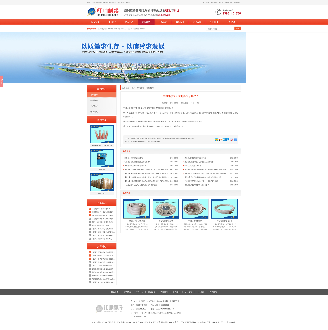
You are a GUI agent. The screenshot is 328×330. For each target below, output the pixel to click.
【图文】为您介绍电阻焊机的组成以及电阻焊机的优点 (202, 177)
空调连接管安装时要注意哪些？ (135, 165)
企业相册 (214, 22)
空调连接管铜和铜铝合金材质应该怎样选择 (199, 162)
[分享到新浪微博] (220, 139)
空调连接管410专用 (224, 221)
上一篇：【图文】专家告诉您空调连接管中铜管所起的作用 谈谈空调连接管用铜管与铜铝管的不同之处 (159, 138)
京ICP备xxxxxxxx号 (138, 316)
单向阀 (143, 28)
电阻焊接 (102, 169)
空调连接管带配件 (195, 221)
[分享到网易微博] (231, 139)
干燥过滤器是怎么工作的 (192, 165)
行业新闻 (150, 87)
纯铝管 (129, 28)
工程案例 (163, 22)
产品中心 (129, 22)
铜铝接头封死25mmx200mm (102, 145)
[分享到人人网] (227, 139)
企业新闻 (94, 100)
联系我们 (229, 2)
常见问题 (94, 112)
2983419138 (141, 308)
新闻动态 (146, 22)
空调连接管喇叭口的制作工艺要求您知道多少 (103, 255)
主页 (133, 87)
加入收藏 (206, 2)
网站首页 (95, 22)
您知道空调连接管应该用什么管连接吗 (103, 279)
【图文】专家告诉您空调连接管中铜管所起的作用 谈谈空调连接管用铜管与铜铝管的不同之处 (207, 169)
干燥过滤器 (112, 28)
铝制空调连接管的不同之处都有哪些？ (137, 162)
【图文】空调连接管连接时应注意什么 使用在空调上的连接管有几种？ (147, 169)
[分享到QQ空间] (216, 139)
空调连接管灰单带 (166, 221)
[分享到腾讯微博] (224, 139)
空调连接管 (102, 28)
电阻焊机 (122, 28)
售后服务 (180, 22)
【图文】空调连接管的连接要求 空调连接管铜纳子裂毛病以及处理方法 (147, 177)
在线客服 (214, 2)
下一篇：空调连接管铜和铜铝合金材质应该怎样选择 (142, 141)
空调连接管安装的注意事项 (133, 158)
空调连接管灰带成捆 (137, 221)
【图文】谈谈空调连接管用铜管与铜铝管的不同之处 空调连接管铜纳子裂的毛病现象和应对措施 (147, 173)
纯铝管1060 (102, 193)
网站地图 (237, 2)
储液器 (136, 28)
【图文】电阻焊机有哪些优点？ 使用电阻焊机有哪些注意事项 (205, 173)
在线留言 (221, 2)
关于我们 (112, 22)
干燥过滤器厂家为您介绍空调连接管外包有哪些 (140, 185)
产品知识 (94, 106)
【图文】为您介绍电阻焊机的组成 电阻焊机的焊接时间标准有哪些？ (147, 181)
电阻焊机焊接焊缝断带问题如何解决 (196, 185)
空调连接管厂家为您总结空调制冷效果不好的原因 (201, 181)
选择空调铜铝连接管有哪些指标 (195, 158)
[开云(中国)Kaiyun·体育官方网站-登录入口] (103, 11)
